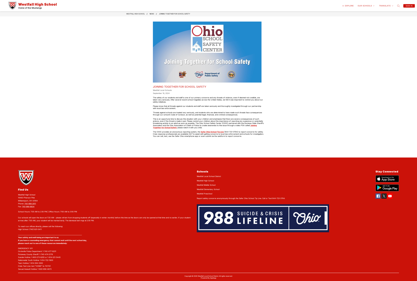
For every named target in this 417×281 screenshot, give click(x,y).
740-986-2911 (30, 204)
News (152, 14)
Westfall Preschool (204, 194)
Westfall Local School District (209, 176)
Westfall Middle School (206, 185)
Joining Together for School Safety (174, 14)
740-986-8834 (28, 206)
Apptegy (213, 278)
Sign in (409, 6)
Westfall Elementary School (208, 189)
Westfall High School (135, 14)
